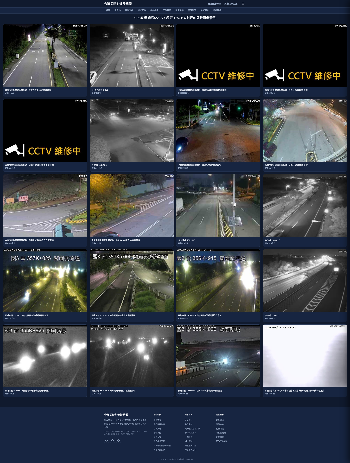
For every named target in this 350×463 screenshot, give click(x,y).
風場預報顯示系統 (192, 428)
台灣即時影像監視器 (118, 3)
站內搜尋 (154, 10)
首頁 (108, 10)
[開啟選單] (243, 3)
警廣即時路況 (190, 450)
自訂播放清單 (214, 3)
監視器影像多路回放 (162, 445)
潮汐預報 (188, 441)
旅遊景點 (157, 433)
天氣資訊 (167, 10)
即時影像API (221, 441)
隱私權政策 (221, 433)
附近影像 (142, 10)
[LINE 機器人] (118, 440)
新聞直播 (157, 437)
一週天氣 (188, 437)
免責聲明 (220, 428)
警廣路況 (192, 10)
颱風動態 (179, 10)
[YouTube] (106, 440)
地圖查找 (129, 10)
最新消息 (205, 10)
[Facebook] (112, 440)
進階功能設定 (230, 3)
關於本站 (220, 424)
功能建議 (217, 10)
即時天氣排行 (190, 433)
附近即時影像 (159, 424)
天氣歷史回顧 (190, 445)
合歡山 (118, 10)
